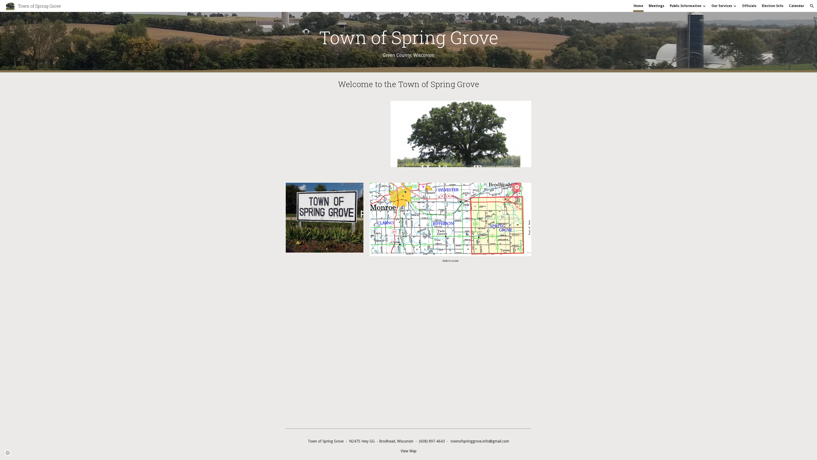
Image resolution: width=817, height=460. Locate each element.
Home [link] (638, 6)
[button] (812, 6)
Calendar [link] (796, 6)
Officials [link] (749, 6)
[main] (408, 42)
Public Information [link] (685, 6)
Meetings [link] (656, 6)
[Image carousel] (461, 136)
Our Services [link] (721, 6)
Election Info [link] (772, 6)
